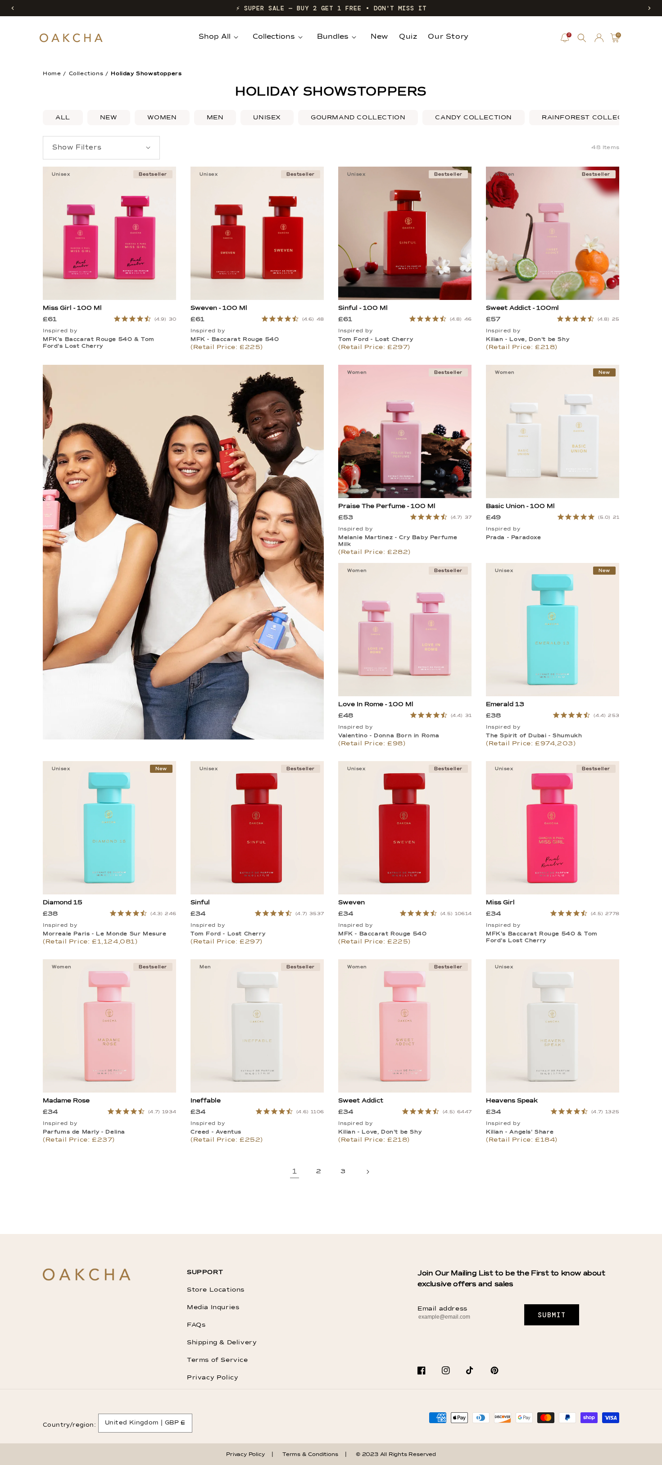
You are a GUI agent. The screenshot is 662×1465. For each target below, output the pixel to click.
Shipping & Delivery (222, 1342)
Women (162, 117)
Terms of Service (217, 1360)
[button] (12, 8)
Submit (552, 1315)
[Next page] (367, 1172)
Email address (442, 1309)
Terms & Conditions (310, 1454)
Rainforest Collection (591, 117)
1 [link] (294, 1171)
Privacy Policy (212, 1377)
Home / (54, 74)
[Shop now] (183, 737)
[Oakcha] (87, 1275)
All (62, 117)
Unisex (267, 117)
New (109, 117)
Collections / (89, 74)
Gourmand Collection (358, 117)
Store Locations (216, 1290)
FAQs (196, 1325)
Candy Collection (473, 117)
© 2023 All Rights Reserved (396, 1454)
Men (215, 117)
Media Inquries (213, 1307)
